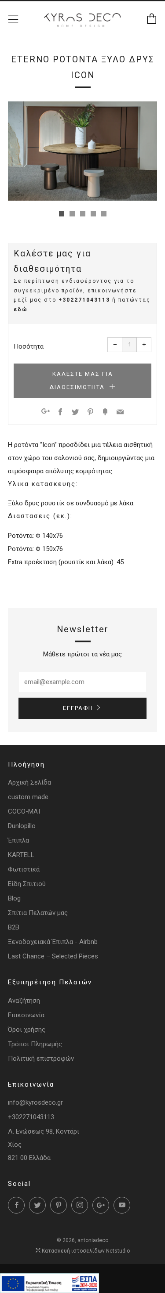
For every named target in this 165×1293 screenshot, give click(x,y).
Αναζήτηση (24, 1001)
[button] (61, 213)
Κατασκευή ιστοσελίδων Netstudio (86, 1251)
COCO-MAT (24, 811)
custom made (28, 797)
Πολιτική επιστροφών (41, 1058)
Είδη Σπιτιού (27, 884)
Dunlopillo (22, 826)
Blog (14, 898)
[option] (82, 151)
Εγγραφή (78, 708)
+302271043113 (84, 300)
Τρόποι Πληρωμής (35, 1044)
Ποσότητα (29, 346)
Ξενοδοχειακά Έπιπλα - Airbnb (53, 942)
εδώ (21, 309)
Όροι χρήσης (26, 1030)
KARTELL (21, 855)
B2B (13, 927)
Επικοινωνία (26, 1015)
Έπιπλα (18, 840)
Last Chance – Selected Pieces (53, 956)
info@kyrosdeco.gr (35, 1102)
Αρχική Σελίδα (29, 782)
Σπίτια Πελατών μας (38, 913)
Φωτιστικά (24, 869)
